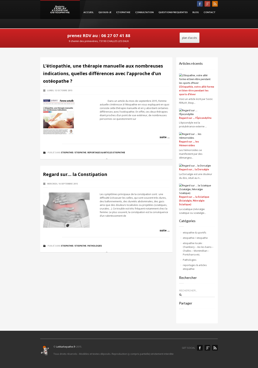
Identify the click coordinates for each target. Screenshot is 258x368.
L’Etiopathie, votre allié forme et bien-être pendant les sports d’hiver (196, 90)
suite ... (165, 137)
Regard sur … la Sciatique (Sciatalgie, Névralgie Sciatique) (194, 200)
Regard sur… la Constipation (75, 174)
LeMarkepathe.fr (66, 346)
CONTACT (210, 12)
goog (207, 4)
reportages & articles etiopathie (106, 152)
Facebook (200, 348)
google (207, 348)
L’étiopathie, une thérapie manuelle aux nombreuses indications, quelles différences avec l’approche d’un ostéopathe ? (103, 73)
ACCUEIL (88, 12)
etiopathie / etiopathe (73, 152)
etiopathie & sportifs (194, 232)
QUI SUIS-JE (104, 12)
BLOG (195, 12)
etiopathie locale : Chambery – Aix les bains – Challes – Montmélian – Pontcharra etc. (198, 248)
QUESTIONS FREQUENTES (173, 12)
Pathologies (94, 245)
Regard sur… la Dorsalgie (194, 169)
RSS (215, 4)
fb (200, 4)
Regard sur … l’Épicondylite (195, 117)
